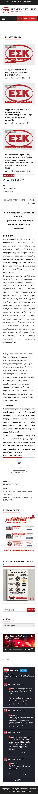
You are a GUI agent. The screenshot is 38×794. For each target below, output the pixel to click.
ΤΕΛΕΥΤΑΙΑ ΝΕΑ (10, 62)
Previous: (11, 482)
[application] (19, 643)
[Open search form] (15, 19)
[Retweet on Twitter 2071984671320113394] (14, 726)
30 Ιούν (19, 684)
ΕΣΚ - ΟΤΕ (12, 684)
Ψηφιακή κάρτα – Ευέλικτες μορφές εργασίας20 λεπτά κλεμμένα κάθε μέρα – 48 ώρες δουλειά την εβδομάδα (18, 114)
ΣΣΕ (18, 102)
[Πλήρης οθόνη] (32, 649)
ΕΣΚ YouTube (29, 18)
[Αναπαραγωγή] (6, 649)
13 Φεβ (19, 733)
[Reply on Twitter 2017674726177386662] (10, 774)
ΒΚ (4, 186)
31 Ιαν (19, 759)
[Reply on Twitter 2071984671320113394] (10, 726)
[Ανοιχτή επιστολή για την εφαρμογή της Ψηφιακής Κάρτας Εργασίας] (19, 54)
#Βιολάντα (13, 768)
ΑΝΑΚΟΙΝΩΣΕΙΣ (9, 175)
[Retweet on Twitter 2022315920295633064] (14, 752)
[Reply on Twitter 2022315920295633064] (10, 752)
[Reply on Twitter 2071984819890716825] (10, 704)
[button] (3, 18)
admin (7, 78)
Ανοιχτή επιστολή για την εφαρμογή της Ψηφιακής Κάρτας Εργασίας (16, 72)
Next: (17, 494)
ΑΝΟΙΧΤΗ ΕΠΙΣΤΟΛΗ (23, 59)
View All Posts (19, 472)
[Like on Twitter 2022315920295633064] (18, 752)
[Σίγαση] (29, 649)
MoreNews (16, 791)
